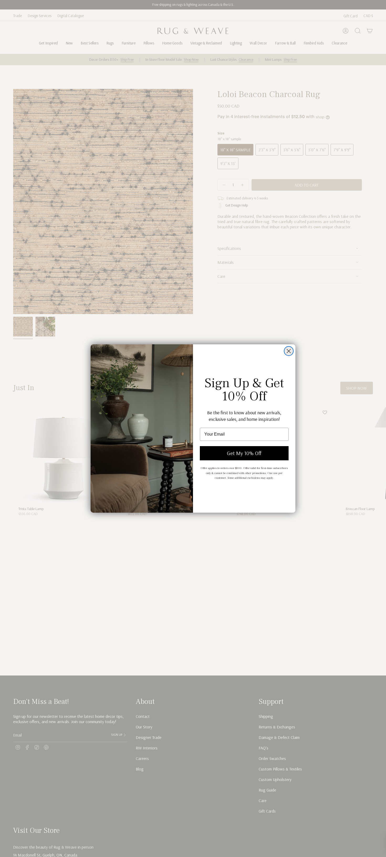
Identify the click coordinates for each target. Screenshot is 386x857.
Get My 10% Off (244, 453)
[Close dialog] (288, 351)
